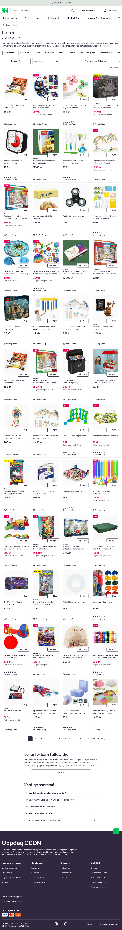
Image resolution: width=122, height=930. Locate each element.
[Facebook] (66, 924)
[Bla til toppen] (116, 831)
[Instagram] (56, 924)
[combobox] (43, 10)
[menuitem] (10, 18)
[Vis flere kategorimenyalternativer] (119, 18)
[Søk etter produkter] (72, 10)
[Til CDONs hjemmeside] (5, 10)
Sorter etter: (91, 61)
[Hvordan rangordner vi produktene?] (82, 61)
